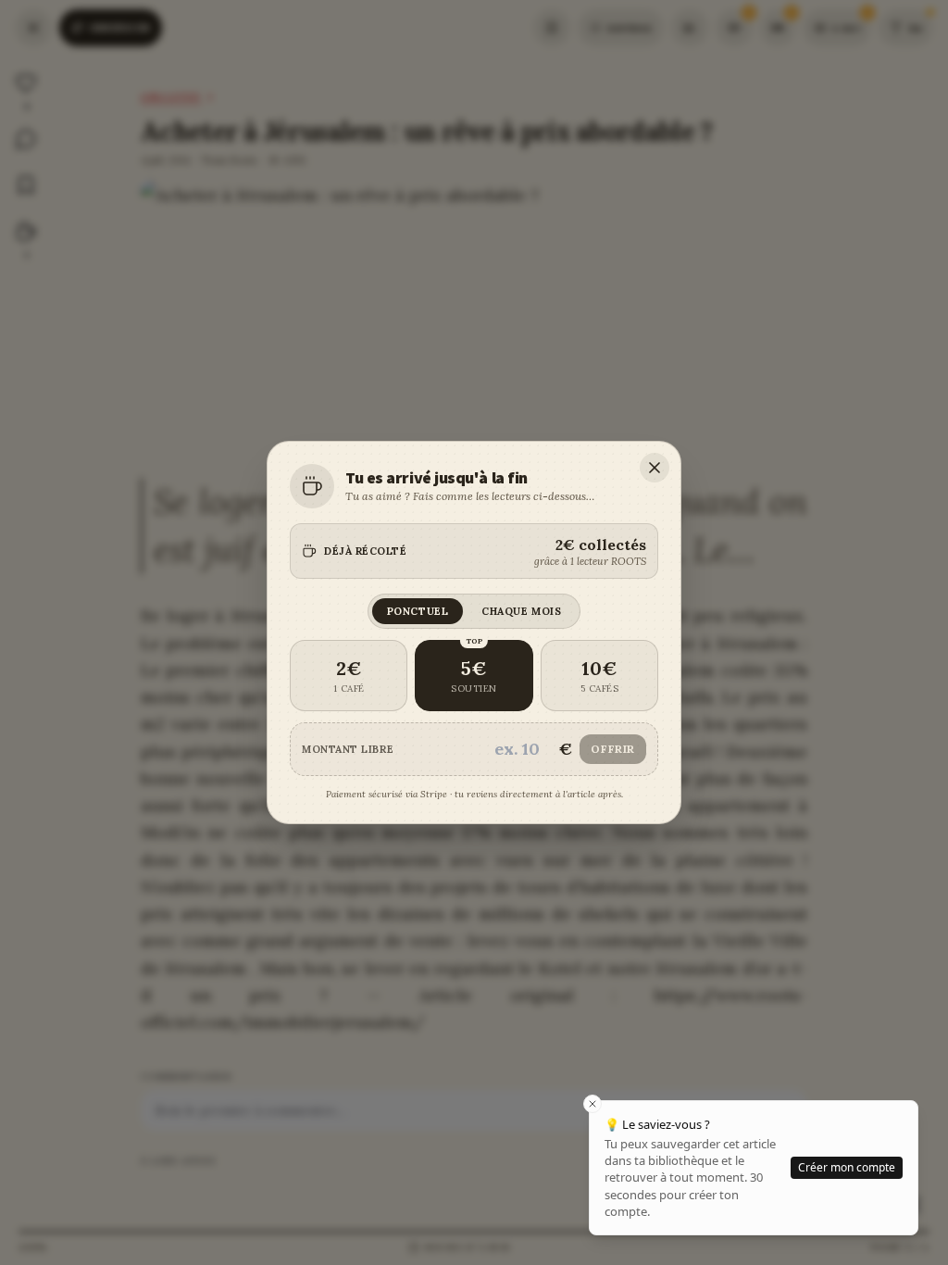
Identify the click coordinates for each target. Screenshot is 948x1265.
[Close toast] (592, 1104)
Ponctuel (417, 611)
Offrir (613, 749)
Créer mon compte (846, 1167)
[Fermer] (654, 467)
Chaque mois (521, 611)
